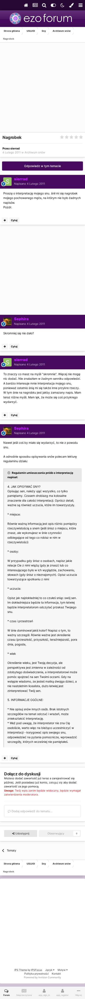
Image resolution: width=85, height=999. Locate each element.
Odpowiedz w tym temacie (42, 166)
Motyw (62, 969)
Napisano (29, 183)
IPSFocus (36, 969)
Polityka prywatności (36, 973)
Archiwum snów (35, 152)
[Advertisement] (42, 89)
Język (49, 969)
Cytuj (14, 220)
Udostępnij (21, 833)
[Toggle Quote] (9, 472)
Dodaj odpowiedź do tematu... (31, 811)
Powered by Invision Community (42, 977)
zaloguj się (56, 782)
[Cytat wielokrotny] (5, 220)
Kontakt (56, 973)
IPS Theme (20, 969)
